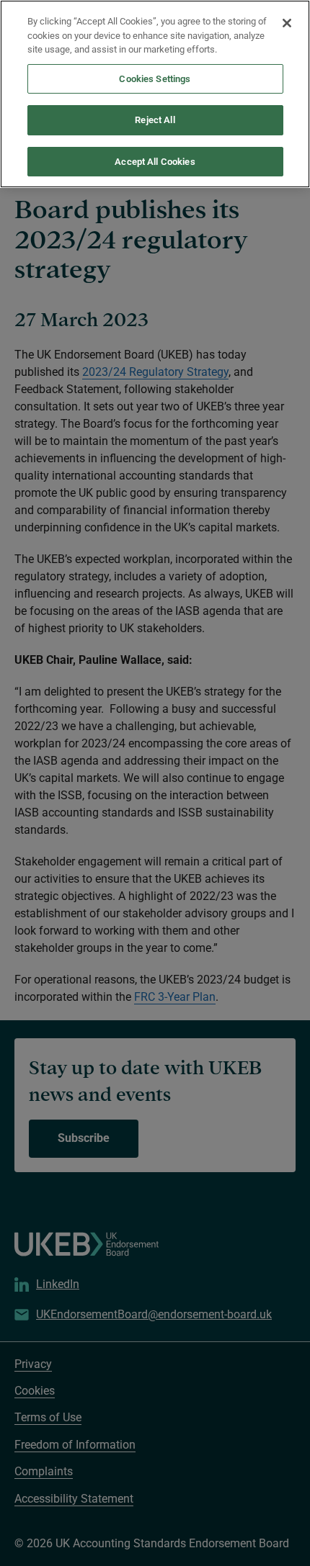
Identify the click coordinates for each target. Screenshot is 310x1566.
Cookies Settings (154, 78)
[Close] (287, 23)
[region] (155, 94)
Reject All (154, 119)
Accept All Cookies (155, 161)
